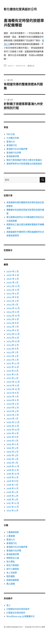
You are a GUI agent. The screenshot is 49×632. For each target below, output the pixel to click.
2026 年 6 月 (12, 275)
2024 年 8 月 (12, 323)
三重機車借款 (12, 532)
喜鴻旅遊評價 (12, 156)
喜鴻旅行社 (11, 145)
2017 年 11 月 (12, 507)
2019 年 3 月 (12, 455)
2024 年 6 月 (12, 330)
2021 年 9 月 (12, 370)
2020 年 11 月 (12, 385)
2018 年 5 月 (12, 492)
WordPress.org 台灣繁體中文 (20, 616)
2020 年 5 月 (12, 404)
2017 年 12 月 (12, 503)
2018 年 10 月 (12, 473)
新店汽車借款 (12, 565)
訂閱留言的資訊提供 (15, 612)
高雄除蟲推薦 (12, 580)
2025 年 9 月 (12, 293)
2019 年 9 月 (12, 433)
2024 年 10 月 (13, 315)
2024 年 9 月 (12, 319)
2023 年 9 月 (12, 345)
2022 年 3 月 (12, 356)
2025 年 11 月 (12, 290)
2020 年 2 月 (12, 415)
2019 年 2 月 (12, 459)
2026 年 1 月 (12, 282)
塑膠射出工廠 (12, 558)
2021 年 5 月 (12, 378)
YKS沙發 (10, 134)
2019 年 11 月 (12, 426)
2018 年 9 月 (12, 477)
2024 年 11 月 (12, 312)
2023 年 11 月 (12, 337)
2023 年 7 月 (12, 352)
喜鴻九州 (30, 66)
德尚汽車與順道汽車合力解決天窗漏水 (24, 160)
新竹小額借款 (12, 569)
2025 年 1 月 (12, 304)
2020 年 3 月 (12, 411)
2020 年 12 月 (13, 381)
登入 (8, 605)
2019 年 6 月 (12, 444)
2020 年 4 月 (12, 407)
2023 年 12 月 (12, 334)
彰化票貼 (10, 561)
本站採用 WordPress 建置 (35, 627)
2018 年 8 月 (12, 481)
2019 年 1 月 (12, 462)
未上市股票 (11, 572)
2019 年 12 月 (12, 422)
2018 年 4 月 (12, 495)
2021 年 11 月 (12, 367)
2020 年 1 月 (12, 418)
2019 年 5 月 (12, 448)
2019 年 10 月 (12, 429)
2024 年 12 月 (13, 308)
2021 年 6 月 (12, 374)
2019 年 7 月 (12, 440)
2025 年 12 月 (13, 286)
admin (11, 66)
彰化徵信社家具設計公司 (20, 9)
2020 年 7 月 (12, 396)
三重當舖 (10, 536)
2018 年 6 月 (12, 488)
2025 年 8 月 (12, 297)
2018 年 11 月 (12, 470)
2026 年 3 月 (12, 279)
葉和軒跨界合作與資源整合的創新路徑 (24, 163)
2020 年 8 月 (12, 393)
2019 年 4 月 (12, 451)
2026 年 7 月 (12, 271)
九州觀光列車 (12, 138)
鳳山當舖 (10, 583)
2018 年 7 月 (12, 484)
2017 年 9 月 (12, 510)
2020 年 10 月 (13, 389)
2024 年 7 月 (12, 326)
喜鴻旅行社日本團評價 (16, 149)
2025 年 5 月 (12, 301)
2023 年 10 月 (12, 341)
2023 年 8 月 (12, 348)
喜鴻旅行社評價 (13, 152)
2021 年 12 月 (12, 363)
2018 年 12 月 (12, 466)
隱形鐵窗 (10, 576)
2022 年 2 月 (12, 359)
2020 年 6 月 (12, 400)
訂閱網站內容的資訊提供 (17, 609)
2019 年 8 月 (12, 437)
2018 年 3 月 (12, 499)
